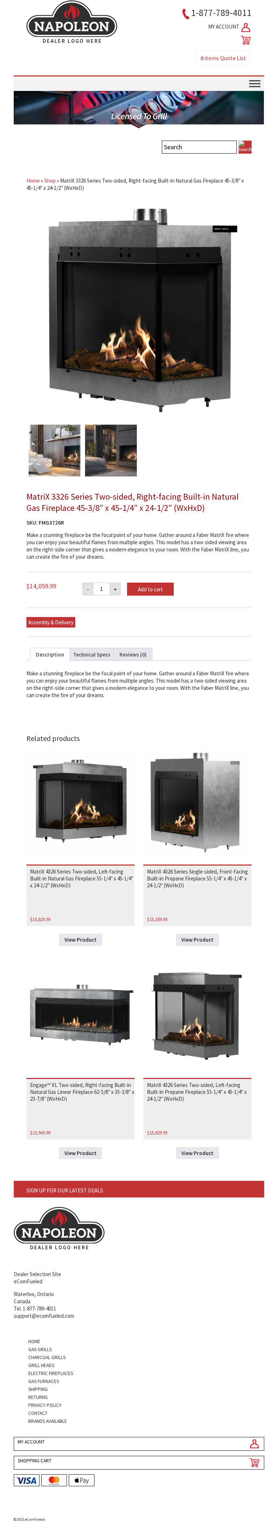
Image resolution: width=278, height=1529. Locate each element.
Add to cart (150, 589)
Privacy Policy (45, 1405)
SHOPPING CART (34, 1461)
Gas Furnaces (43, 1381)
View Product (80, 939)
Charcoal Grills (47, 1357)
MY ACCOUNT (224, 26)
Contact (37, 1413)
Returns (37, 1397)
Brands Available (47, 1421)
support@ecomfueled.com (44, 1315)
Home (33, 180)
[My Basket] (244, 40)
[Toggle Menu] (255, 83)
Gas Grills (40, 1349)
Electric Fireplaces (50, 1373)
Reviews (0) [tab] (133, 654)
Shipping (38, 1389)
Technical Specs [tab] (91, 654)
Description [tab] (50, 654)
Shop (50, 180)
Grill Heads (41, 1365)
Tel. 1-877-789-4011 (35, 1308)
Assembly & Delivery (50, 622)
